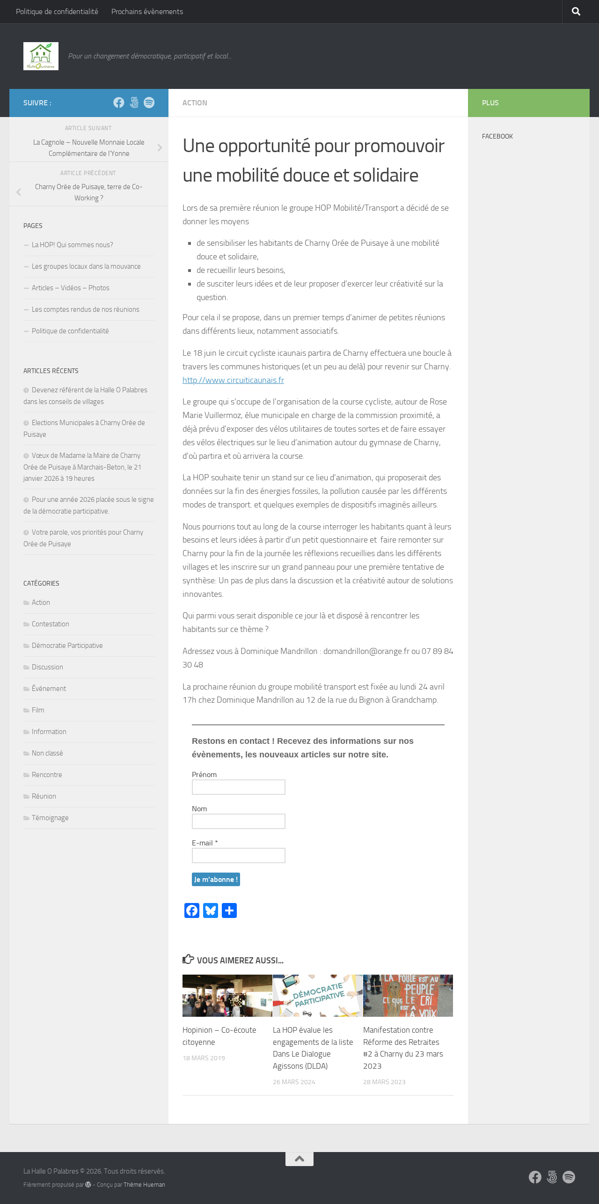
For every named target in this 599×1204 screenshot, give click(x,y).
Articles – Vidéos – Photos (71, 288)
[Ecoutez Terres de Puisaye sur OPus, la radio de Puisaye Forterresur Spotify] (148, 102)
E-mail (205, 842)
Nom (199, 808)
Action (195, 102)
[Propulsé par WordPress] (88, 1185)
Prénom (204, 774)
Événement (49, 688)
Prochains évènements (147, 11)
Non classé (47, 753)
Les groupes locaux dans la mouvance (86, 266)
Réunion (44, 796)
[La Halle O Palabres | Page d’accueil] (40, 56)
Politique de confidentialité (57, 11)
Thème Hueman (144, 1184)
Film (38, 710)
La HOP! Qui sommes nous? (72, 245)
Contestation (50, 624)
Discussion (47, 667)
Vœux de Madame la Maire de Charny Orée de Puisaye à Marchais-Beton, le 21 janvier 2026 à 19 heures (82, 467)
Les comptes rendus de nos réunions (85, 309)
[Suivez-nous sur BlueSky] (133, 102)
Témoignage (50, 818)
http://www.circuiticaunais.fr (233, 380)
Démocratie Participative (67, 645)
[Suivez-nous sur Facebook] (118, 102)
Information (49, 731)
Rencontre (47, 775)
